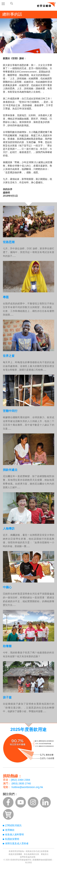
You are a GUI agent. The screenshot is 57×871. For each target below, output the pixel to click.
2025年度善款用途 (28, 729)
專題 (6, 297)
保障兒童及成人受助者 (16, 843)
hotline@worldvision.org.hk (27, 787)
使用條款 (9, 830)
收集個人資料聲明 (14, 834)
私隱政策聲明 (12, 839)
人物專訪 (9, 528)
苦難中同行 (10, 410)
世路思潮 (9, 242)
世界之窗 (9, 355)
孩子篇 (7, 697)
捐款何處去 (10, 469)
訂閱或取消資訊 (13, 825)
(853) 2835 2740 (21, 783)
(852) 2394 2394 (20, 779)
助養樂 (7, 646)
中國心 (7, 587)
